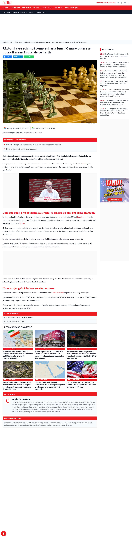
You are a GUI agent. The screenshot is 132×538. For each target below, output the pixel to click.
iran (22, 317)
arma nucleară (58, 292)
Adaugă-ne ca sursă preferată (17, 128)
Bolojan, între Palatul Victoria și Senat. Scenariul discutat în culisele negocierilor (113, 83)
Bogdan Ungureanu (17, 133)
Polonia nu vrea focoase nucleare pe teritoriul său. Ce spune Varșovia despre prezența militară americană (114, 64)
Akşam (22, 223)
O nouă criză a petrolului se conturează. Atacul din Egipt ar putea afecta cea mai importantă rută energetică (50, 385)
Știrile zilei (108, 49)
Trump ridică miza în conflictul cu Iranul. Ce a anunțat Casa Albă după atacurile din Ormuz (81, 384)
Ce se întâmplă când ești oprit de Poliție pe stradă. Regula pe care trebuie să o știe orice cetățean (114, 102)
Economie (26, 8)
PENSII (31, 12)
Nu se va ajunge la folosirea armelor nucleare (21, 149)
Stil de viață (47, 8)
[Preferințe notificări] (3, 533)
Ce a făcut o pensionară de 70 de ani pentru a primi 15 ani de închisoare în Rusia (114, 56)
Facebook (8, 57)
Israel (79, 217)
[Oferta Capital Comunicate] (114, 190)
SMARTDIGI (6, 12)
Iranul (84, 163)
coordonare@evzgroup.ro (106, 3)
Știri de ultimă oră (11, 8)
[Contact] (118, 3)
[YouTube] (125, 3)
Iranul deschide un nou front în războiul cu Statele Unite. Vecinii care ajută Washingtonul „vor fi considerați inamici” (18, 354)
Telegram (19, 57)
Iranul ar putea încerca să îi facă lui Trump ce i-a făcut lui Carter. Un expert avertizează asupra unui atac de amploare (49, 354)
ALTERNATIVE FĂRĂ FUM (19, 12)
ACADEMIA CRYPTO (41, 12)
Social (36, 8)
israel (26, 317)
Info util (59, 8)
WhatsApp (30, 57)
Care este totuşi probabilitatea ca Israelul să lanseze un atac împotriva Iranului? (33, 144)
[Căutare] (128, 3)
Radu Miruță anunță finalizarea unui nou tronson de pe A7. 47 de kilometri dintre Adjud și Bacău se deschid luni (113, 112)
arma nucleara (15, 317)
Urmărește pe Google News (44, 128)
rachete (30, 317)
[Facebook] (122, 3)
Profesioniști (71, 8)
